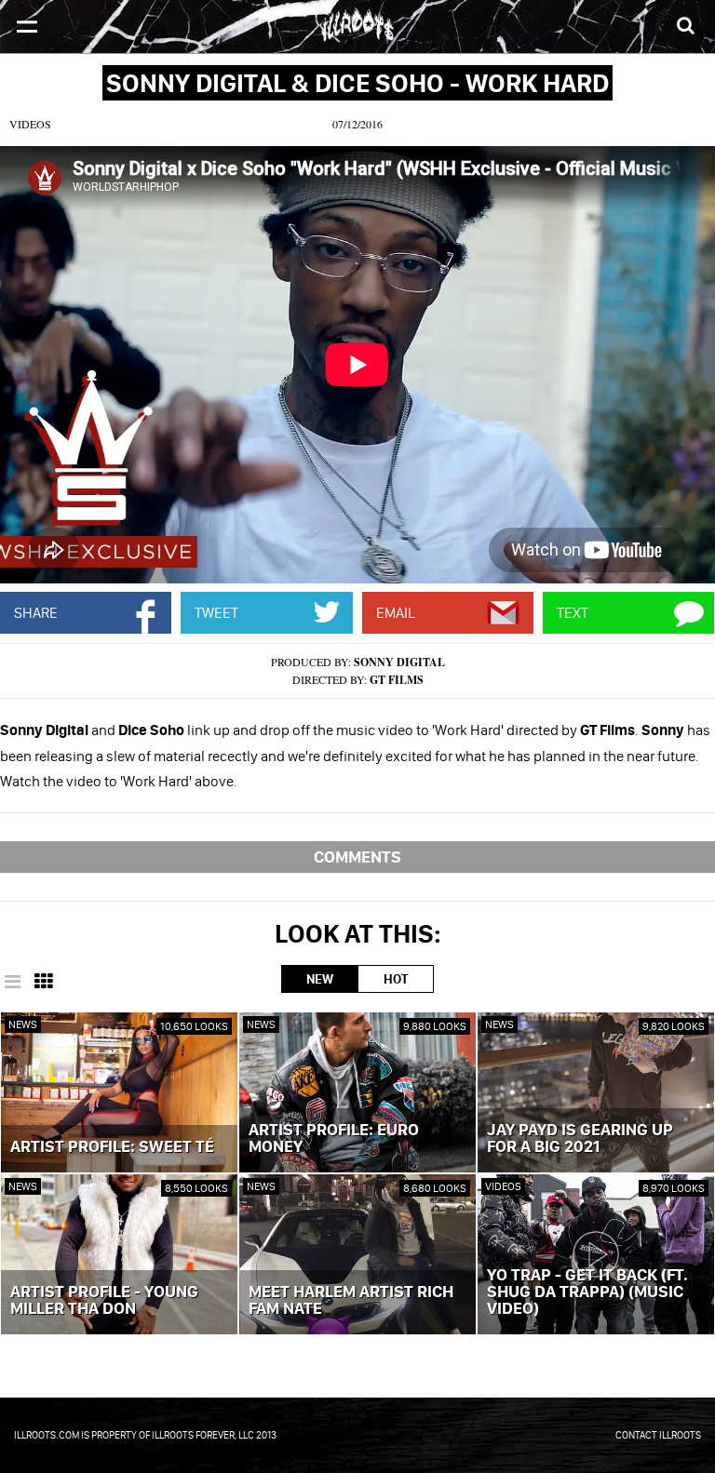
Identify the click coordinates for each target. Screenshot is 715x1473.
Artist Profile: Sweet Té (112, 1147)
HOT (396, 979)
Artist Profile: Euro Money (334, 1139)
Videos (30, 123)
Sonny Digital (399, 662)
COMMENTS (357, 856)
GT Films (397, 680)
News (22, 1024)
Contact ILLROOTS (658, 1434)
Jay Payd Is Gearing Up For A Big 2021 (580, 1139)
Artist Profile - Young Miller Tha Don (104, 1301)
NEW (319, 979)
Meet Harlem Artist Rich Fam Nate (351, 1301)
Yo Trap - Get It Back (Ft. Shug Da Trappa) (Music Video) (587, 1292)
